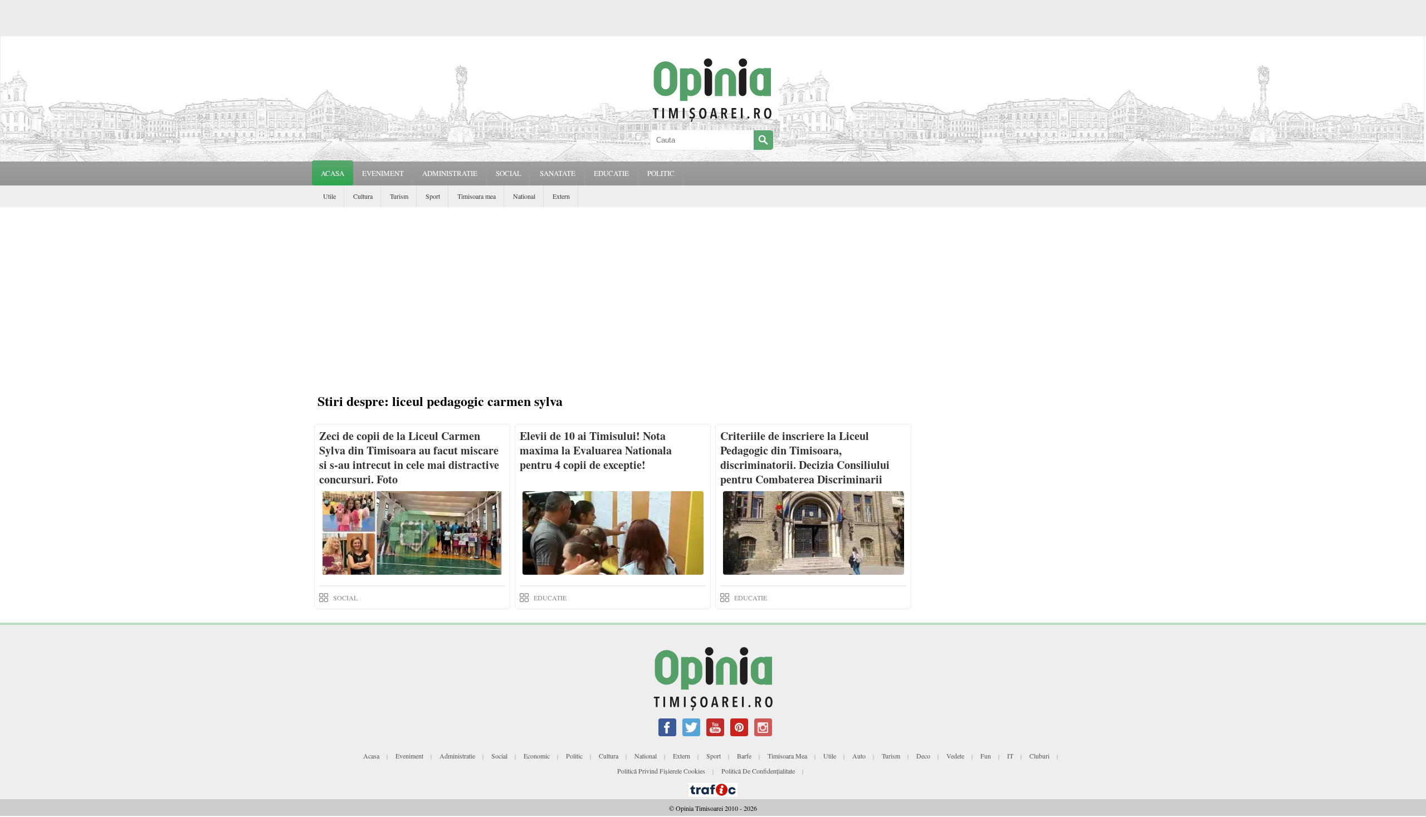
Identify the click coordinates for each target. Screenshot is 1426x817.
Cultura (363, 196)
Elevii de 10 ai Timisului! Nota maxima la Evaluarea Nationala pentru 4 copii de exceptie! (596, 450)
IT (1010, 755)
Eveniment (409, 755)
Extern (561, 196)
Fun (985, 755)
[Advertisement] (716, 302)
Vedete (955, 755)
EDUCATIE (611, 173)
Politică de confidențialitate (758, 770)
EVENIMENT (383, 173)
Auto (859, 755)
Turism (399, 196)
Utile (329, 196)
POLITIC (661, 173)
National (524, 196)
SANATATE (557, 173)
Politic (574, 755)
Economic (537, 755)
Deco (923, 755)
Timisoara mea (476, 196)
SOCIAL (508, 173)
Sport (433, 196)
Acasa (332, 173)
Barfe (744, 755)
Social (499, 755)
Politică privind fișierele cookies (661, 770)
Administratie (457, 755)
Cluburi (1039, 755)
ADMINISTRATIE (449, 173)
